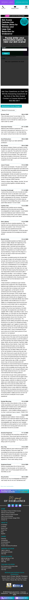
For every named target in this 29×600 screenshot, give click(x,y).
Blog (2, 531)
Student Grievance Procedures (9, 545)
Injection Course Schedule (8, 512)
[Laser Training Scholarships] (14, 491)
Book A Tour (4, 528)
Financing (3, 538)
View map (3, 553)
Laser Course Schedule (7, 516)
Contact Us (4, 519)
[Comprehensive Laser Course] (7, 2)
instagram (9, 505)
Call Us (3, 8)
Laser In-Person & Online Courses (9, 514)
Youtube (20, 505)
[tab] (11, 106)
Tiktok (16, 505)
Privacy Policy (4, 544)
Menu (26, 8)
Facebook (12, 505)
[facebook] (18, 586)
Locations (3, 526)
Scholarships (4, 540)
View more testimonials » (7, 486)
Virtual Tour (4, 530)
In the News (4, 524)
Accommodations (5, 542)
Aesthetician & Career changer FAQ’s (10, 518)
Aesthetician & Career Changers (11, 106)
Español (3, 533)
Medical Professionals (8, 110)
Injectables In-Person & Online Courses (11, 511)
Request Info (15, 8)
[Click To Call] (7, 598)
